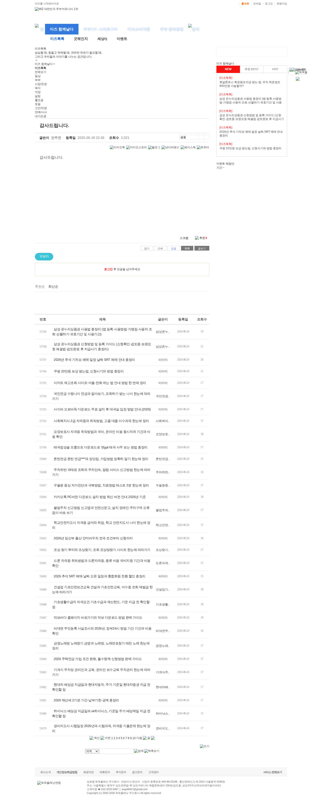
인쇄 (160, 248)
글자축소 (206, 137)
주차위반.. (163, 472)
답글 (173, 248)
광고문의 (137, 772)
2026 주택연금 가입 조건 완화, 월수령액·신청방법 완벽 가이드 (98, 659)
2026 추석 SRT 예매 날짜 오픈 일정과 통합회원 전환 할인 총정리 (99, 576)
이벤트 (122, 39)
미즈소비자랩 (139, 29)
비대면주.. (163, 631)
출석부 (245, 3)
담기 (146, 248)
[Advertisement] (122, 302)
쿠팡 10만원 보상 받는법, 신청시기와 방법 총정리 (89, 371)
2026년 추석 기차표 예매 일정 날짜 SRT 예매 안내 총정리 (94, 360)
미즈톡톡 (57, 39)
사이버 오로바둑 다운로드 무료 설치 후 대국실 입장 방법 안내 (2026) (102, 409)
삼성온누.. (163, 331)
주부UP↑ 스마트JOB (100, 29)
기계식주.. (163, 672)
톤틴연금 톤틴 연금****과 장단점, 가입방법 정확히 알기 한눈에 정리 (101, 459)
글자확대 (201, 137)
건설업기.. (163, 589)
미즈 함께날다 (62, 29)
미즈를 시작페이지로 (47, 3)
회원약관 (88, 772)
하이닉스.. (163, 713)
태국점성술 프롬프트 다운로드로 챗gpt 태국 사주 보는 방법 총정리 (101, 447)
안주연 (56, 138)
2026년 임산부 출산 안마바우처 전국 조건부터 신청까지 (93, 538)
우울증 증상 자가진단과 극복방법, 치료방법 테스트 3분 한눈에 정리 (101, 485)
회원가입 (282, 3)
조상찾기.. (163, 550)
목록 (187, 248)
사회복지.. (163, 421)
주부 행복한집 (172, 29)
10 (134, 738)
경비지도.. (163, 728)
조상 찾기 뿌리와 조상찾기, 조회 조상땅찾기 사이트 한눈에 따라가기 (102, 550)
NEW (228, 69)
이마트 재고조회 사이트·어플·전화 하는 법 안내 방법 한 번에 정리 (100, 383)
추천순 (40, 286)
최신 (96, 738)
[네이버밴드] (170, 147)
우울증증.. (163, 485)
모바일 (257, 3)
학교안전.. (163, 525)
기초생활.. (163, 604)
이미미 (163, 360)
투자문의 (121, 772)
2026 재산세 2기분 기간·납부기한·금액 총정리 (86, 700)
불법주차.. (163, 510)
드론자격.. (163, 563)
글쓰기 (202, 248)
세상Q (102, 39)
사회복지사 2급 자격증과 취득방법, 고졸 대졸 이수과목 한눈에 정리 (101, 421)
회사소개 (45, 772)
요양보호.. (163, 434)
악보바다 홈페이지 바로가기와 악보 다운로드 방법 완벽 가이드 (98, 617)
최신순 (53, 286)
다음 (139, 738)
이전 (107, 738)
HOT (275, 69)
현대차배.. (163, 687)
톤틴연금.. (163, 459)
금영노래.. (163, 645)
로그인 (269, 3)
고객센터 (153, 772)
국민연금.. (163, 396)
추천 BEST (252, 69)
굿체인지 (81, 39)
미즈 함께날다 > (45, 64)
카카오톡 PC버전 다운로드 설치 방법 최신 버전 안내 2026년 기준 (100, 497)
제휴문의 (104, 772)
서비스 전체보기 (272, 772)
